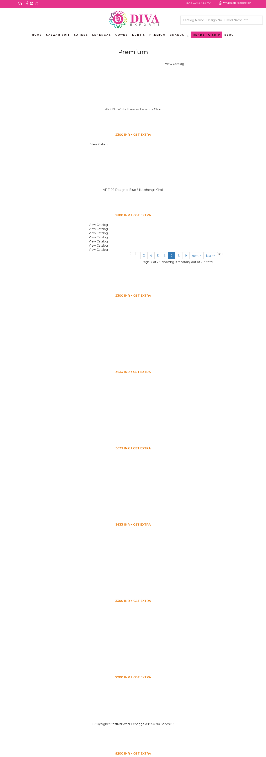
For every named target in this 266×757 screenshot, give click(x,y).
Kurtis (138, 34)
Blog (229, 34)
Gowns (121, 34)
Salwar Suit (58, 34)
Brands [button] (177, 34)
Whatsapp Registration (237, 3)
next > (196, 256)
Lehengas (101, 34)
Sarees (81, 34)
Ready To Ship (206, 34)
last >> (210, 256)
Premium (157, 34)
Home (37, 34)
